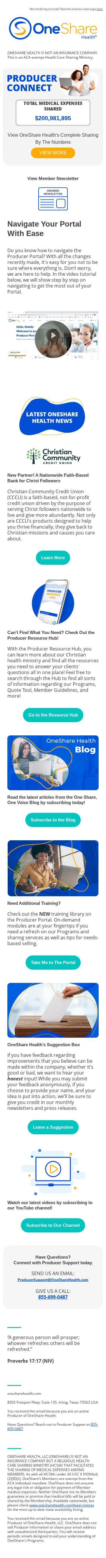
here (99, 9)
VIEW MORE (53, 152)
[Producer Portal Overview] (53, 356)
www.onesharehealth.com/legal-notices (61, 1505)
